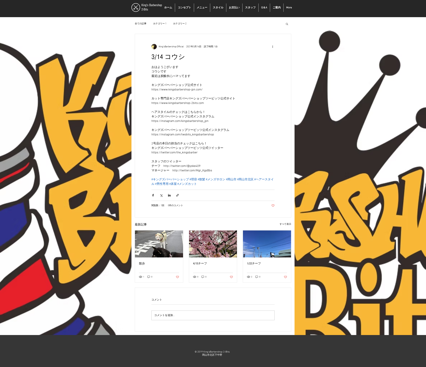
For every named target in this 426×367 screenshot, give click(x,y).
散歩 (142, 263)
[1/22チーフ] (267, 243)
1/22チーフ (254, 263)
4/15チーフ (200, 263)
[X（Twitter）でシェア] (161, 195)
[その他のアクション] (273, 47)
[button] (287, 23)
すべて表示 (285, 224)
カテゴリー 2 (179, 23)
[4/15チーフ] (213, 243)
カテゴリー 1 (159, 23)
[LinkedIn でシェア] (169, 195)
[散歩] (159, 243)
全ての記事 (140, 23)
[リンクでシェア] (177, 195)
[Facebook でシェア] (153, 195)
